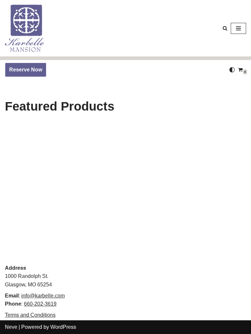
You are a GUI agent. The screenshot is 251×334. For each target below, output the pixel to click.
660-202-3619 (40, 304)
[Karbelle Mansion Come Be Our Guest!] (24, 28)
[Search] (225, 28)
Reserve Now (25, 69)
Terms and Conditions (30, 315)
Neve (11, 327)
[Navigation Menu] (238, 28)
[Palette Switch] (232, 69)
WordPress (63, 327)
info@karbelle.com (43, 295)
